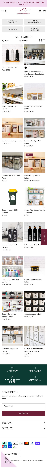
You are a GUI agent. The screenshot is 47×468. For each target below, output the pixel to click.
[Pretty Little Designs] (23, 11)
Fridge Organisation (34, 21)
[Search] (7, 11)
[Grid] (40, 40)
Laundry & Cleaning (34, 29)
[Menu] (2, 11)
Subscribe (23, 413)
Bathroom (12, 29)
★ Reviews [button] (44, 237)
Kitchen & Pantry (12, 21)
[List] (43, 40)
